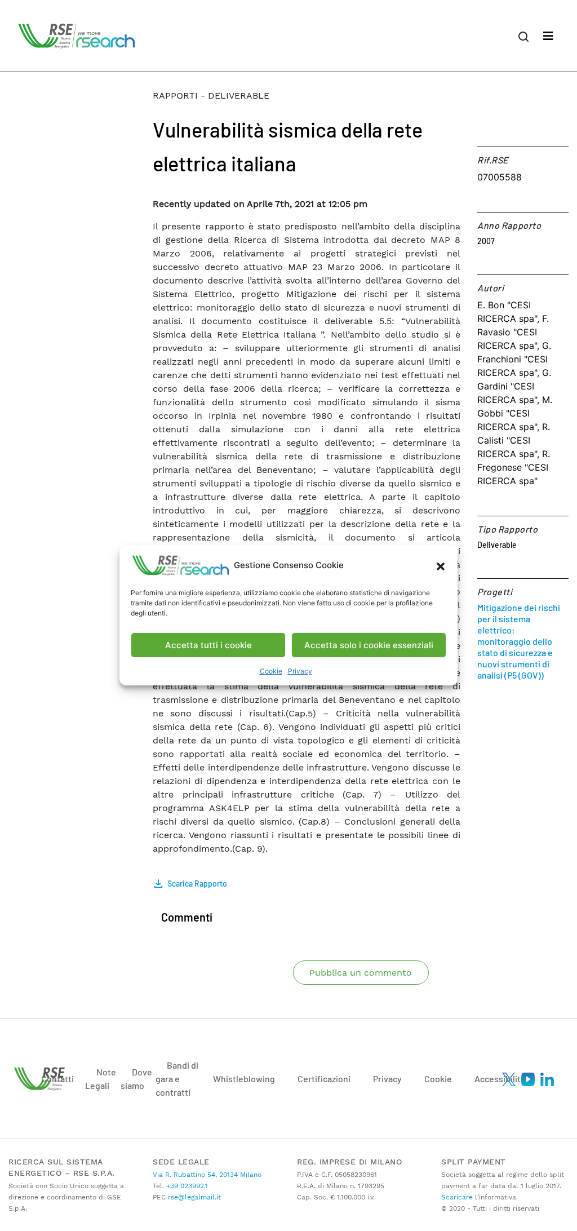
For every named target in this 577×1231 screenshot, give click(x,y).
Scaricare (457, 1197)
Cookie (271, 671)
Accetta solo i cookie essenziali (368, 645)
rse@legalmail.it (193, 1197)
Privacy (300, 671)
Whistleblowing (244, 1078)
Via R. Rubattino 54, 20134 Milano (207, 1175)
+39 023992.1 (186, 1186)
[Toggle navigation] (548, 36)
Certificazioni (324, 1078)
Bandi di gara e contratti (177, 1078)
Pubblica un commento (360, 972)
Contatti (57, 1078)
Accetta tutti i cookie (208, 645)
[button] (440, 565)
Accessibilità (499, 1078)
